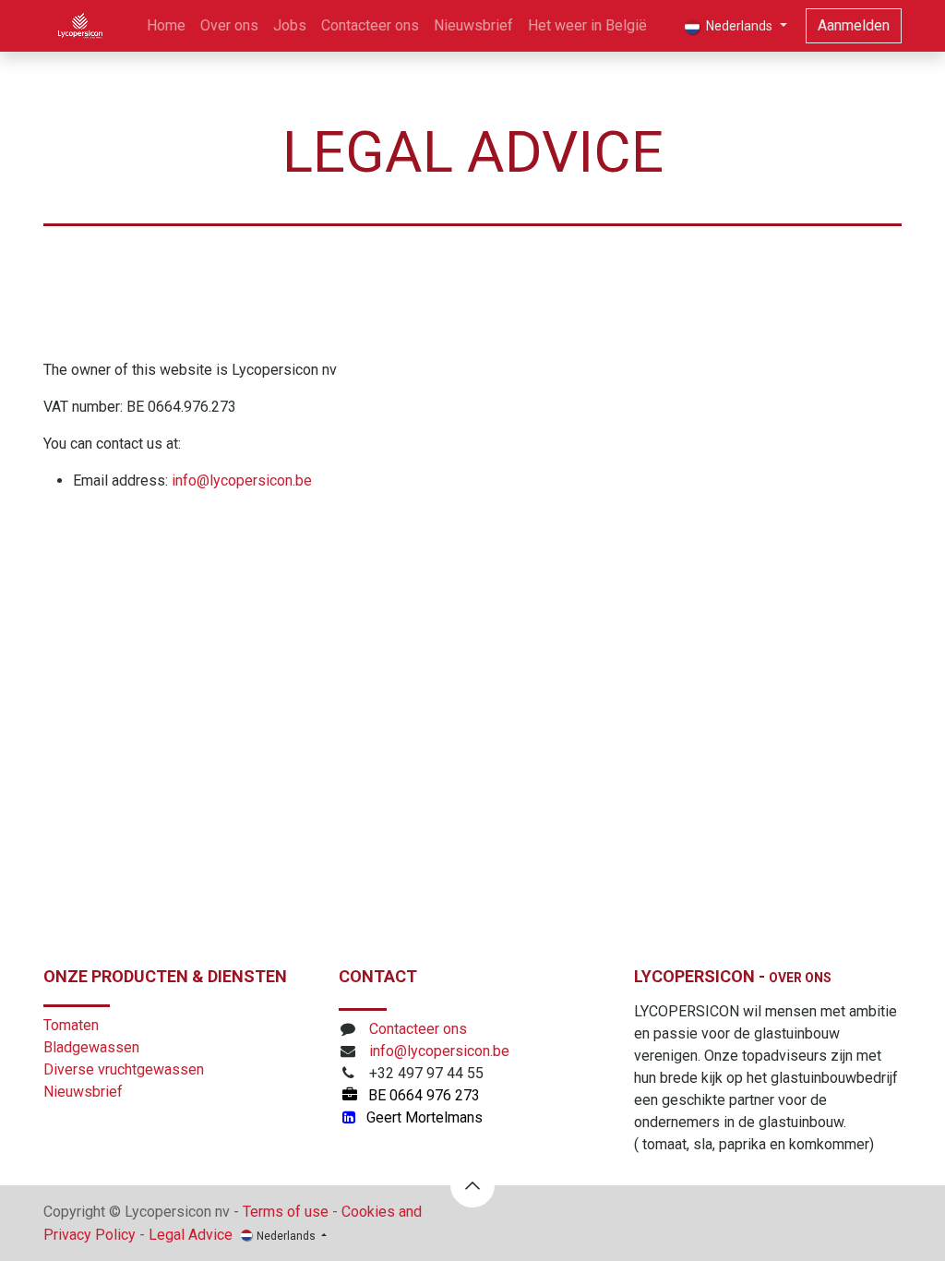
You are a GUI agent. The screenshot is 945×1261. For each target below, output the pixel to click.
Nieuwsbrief (83, 1091)
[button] (472, 1185)
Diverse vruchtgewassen (123, 1069)
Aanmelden (854, 25)
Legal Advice (191, 1234)
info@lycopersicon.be (242, 480)
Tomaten (71, 1025)
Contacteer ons (418, 1029)
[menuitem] (166, 25)
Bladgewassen (91, 1047)
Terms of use (286, 1211)
